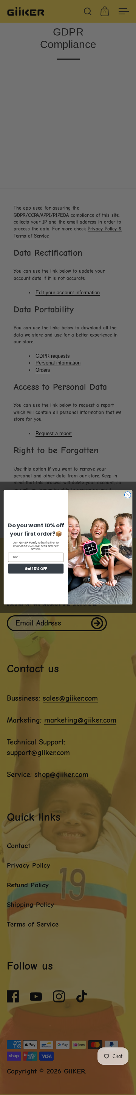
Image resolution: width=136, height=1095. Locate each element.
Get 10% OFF (36, 568)
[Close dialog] (127, 495)
